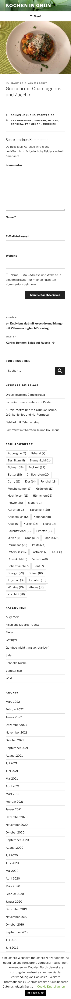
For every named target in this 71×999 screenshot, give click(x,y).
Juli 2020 (12, 855)
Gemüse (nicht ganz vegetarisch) (27, 647)
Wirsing (16, 587)
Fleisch (10, 632)
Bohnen (15, 467)
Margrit (40, 83)
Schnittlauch (18, 566)
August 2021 (14, 755)
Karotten (16, 509)
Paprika (17, 124)
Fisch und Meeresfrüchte (23, 624)
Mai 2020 (12, 871)
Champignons (21, 120)
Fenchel (48, 481)
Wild (9, 678)
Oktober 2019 (15, 924)
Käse (13, 524)
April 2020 (13, 878)
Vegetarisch (47, 115)
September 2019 (17, 932)
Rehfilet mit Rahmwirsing (22, 422)
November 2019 (16, 917)
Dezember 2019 (16, 909)
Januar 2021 (14, 809)
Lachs (49, 524)
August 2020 (14, 847)
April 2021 (12, 786)
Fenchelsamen (19, 488)
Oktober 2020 (15, 832)
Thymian (15, 580)
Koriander (42, 517)
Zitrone (36, 587)
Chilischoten (38, 474)
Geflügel (11, 640)
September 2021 (17, 748)
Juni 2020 (12, 863)
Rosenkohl (17, 559)
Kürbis (30, 524)
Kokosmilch (18, 517)
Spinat (36, 573)
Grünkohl (44, 488)
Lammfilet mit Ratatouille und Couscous (32, 430)
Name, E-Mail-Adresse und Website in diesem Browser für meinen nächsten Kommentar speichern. (33, 279)
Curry (14, 481)
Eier (30, 481)
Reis (57, 552)
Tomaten (37, 580)
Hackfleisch (18, 495)
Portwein (39, 552)
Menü (37, 16)
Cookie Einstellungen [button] (51, 986)
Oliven (53, 120)
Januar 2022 (14, 717)
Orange (32, 538)
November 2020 (17, 825)
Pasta (38, 545)
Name (11, 217)
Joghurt (35, 502)
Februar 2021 (14, 801)
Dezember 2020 (16, 817)
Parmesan (33, 124)
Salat (9, 655)
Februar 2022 (15, 709)
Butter (15, 474)
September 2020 (17, 840)
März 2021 (13, 794)
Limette (44, 531)
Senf (39, 566)
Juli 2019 (11, 940)
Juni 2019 (12, 947)
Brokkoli (36, 467)
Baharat (38, 453)
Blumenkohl (40, 460)
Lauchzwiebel (19, 531)
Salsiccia (40, 559)
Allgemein (13, 617)
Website (11, 255)
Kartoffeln (40, 509)
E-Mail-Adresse (17, 236)
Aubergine (17, 453)
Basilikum (16, 460)
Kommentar (14, 165)
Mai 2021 (12, 778)
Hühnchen (42, 495)
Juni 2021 (12, 771)
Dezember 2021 (16, 725)
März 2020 (13, 886)
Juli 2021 (11, 763)
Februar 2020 (15, 894)
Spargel (16, 573)
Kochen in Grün (28, 5)
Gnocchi (40, 120)
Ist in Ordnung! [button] (35, 992)
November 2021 (16, 732)
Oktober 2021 (15, 740)
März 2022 (13, 701)
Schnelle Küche (23, 115)
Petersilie (17, 552)
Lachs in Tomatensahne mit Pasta (28, 402)
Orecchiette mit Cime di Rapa (25, 394)
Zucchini (49, 124)
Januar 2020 (14, 901)
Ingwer (15, 502)
